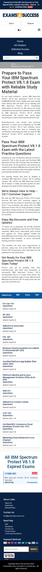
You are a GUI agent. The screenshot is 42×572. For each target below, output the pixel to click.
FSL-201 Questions (8, 338)
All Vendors (20, 45)
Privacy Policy (10, 531)
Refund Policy (10, 508)
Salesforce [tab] (6, 295)
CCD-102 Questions (8, 414)
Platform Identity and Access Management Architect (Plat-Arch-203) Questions (19, 378)
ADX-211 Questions (8, 392)
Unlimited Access (20, 49)
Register (30, 23)
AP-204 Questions (8, 315)
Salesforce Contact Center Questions (16, 403)
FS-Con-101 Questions (8, 304)
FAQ (6, 524)
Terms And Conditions (13, 534)
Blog (20, 53)
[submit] (37, 58)
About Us (8, 503)
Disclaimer (9, 526)
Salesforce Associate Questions (13, 327)
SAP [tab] (37, 295)
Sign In (11, 23)
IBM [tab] (17, 295)
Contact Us (9, 529)
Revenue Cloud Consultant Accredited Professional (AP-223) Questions (21, 350)
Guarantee (9, 505)
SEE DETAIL (9, 482)
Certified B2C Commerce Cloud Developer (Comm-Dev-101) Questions (17, 426)
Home (20, 41)
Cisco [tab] (27, 295)
